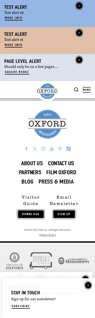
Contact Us (61, 163)
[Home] (47, 91)
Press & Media (56, 182)
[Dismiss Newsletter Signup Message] (88, 285)
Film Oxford (61, 172)
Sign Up (64, 214)
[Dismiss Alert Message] (79, 6)
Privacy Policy (47, 235)
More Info (13, 18)
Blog (27, 182)
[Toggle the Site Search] (76, 89)
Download (31, 214)
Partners (30, 172)
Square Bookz (17, 72)
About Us (32, 163)
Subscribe (21, 306)
